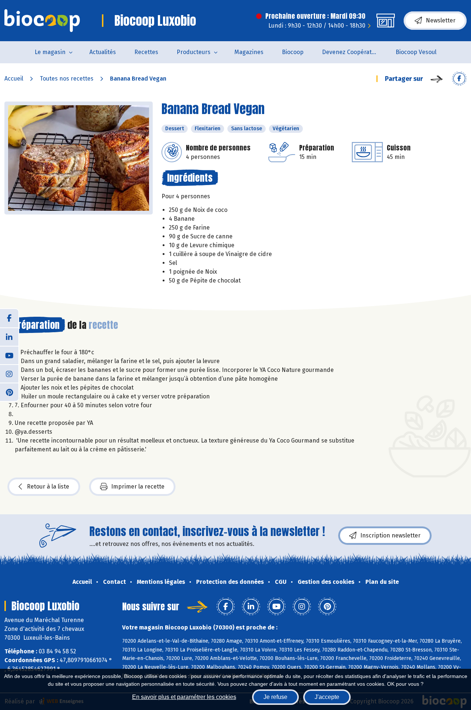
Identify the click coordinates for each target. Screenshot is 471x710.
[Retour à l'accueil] (42, 20)
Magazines (248, 52)
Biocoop (293, 52)
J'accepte (327, 697)
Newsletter (441, 20)
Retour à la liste (48, 486)
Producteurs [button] (193, 52)
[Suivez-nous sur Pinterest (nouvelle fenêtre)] (9, 392)
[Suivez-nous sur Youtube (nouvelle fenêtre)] (9, 355)
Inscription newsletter (390, 535)
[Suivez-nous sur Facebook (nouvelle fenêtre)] (9, 318)
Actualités (102, 52)
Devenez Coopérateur (351, 52)
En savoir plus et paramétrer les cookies (184, 697)
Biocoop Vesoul (416, 52)
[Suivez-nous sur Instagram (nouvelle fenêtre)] (9, 373)
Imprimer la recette (137, 486)
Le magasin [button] (50, 52)
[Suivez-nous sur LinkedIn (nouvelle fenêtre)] (9, 336)
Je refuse (275, 697)
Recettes (146, 52)
